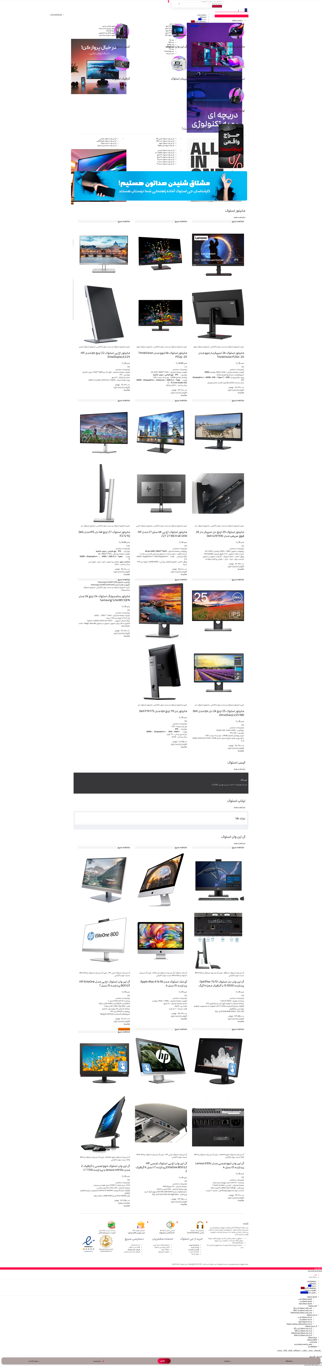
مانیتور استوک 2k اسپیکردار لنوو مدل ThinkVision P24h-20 (221, 355)
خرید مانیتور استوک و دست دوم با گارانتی (227, 346)
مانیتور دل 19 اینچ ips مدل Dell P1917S (163, 711)
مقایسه (241, 392)
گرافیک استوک (121, 79)
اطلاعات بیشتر (124, 1203)
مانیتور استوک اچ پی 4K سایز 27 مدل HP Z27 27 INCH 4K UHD (162, 534)
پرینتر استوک (179, 79)
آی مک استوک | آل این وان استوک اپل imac (170, 973)
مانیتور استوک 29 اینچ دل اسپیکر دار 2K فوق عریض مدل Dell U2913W (220, 534)
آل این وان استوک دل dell (234, 973)
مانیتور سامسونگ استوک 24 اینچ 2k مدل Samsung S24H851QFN (104, 598)
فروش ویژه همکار (134, 1249)
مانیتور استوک (236, 47)
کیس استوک (122, 47)
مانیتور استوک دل (202, 526)
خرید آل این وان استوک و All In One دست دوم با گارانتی (163, 974)
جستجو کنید (217, 6)
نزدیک (310, 1271)
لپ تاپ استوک (236, 79)
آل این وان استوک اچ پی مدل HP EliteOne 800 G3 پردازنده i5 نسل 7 (104, 984)
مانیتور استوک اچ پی (87, 346)
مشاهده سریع (238, 221)
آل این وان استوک (176, 47)
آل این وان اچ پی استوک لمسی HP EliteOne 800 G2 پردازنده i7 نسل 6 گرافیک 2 (161, 1167)
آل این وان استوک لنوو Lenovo (231, 1154)
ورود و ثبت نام (317, 1271)
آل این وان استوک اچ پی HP (119, 973)
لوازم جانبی (238, 111)
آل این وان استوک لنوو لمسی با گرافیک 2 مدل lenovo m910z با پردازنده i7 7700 (105, 1168)
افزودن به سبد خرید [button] (236, 390)
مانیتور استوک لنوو (201, 346)
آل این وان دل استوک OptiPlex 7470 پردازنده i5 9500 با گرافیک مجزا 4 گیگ (221, 984)
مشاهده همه (239, 217)
